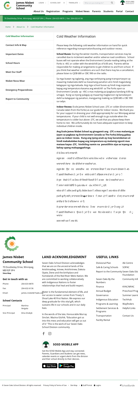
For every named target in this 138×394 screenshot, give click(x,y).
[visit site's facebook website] (43, 333)
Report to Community (17, 99)
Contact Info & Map (16, 45)
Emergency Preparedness (19, 90)
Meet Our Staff (13, 72)
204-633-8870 (27, 283)
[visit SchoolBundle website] (127, 385)
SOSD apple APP (49, 365)
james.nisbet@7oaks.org (32, 293)
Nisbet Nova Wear (15, 81)
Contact (129, 11)
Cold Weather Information (42, 27)
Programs (68, 11)
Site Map (73, 385)
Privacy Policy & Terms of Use (55, 385)
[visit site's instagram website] (49, 333)
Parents (96, 11)
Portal (119, 11)
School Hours (13, 63)
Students (108, 11)
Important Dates (15, 54)
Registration (53, 11)
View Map (7, 273)
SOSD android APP (66, 365)
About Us (39, 11)
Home (8, 27)
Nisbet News (82, 11)
